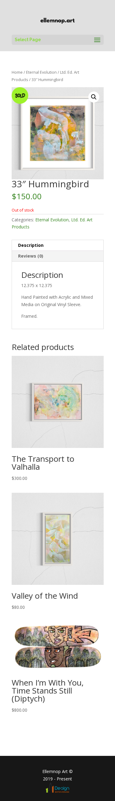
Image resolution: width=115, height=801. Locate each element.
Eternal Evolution (41, 72)
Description (31, 245)
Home (17, 72)
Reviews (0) (30, 256)
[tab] (57, 245)
